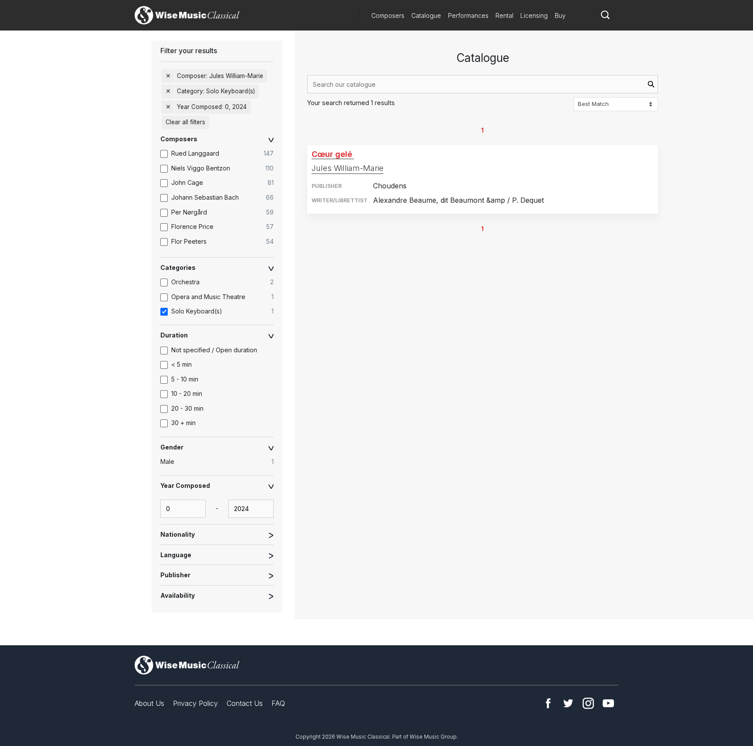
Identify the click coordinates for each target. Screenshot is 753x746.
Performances (468, 15)
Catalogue (426, 15)
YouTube (608, 703)
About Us (149, 703)
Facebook (548, 703)
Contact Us (245, 703)
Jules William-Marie (347, 168)
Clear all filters (185, 122)
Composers (387, 15)
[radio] (221, 461)
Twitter (568, 703)
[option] (221, 153)
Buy (560, 15)
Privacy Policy (195, 703)
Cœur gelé (332, 154)
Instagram (588, 703)
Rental (504, 15)
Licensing (534, 15)
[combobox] (482, 84)
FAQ (278, 703)
